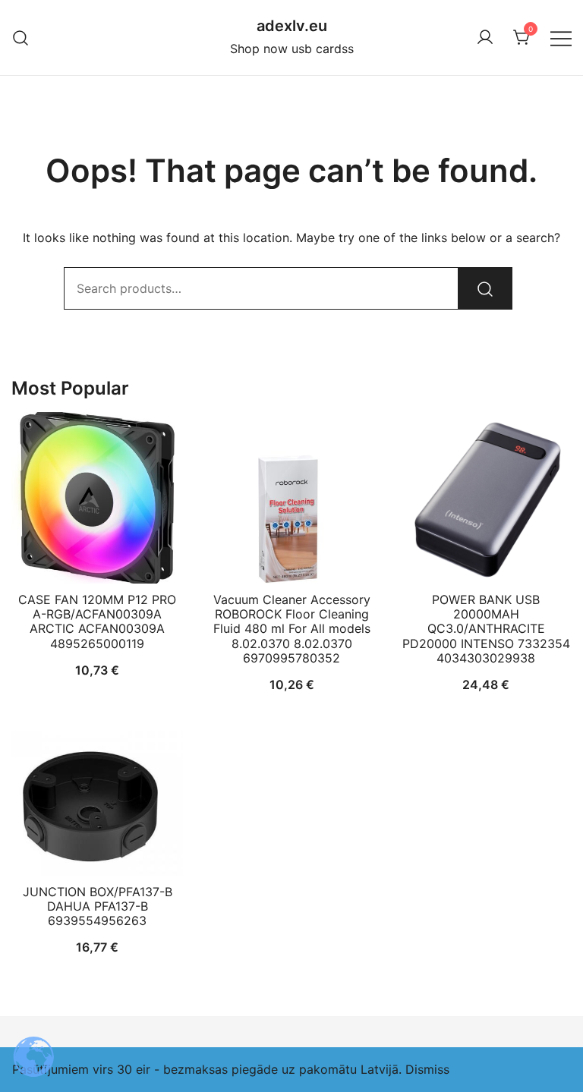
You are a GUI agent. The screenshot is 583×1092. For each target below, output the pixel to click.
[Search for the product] (485, 288)
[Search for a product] (20, 37)
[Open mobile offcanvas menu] (561, 37)
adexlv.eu (292, 26)
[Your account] (485, 38)
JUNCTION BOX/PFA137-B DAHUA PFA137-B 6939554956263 (97, 906)
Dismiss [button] (427, 1069)
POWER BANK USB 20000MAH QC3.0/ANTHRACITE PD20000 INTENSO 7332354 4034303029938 (486, 629)
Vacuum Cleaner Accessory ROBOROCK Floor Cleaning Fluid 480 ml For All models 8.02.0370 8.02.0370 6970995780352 (291, 629)
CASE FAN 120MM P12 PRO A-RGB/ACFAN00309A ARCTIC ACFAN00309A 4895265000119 (97, 621)
